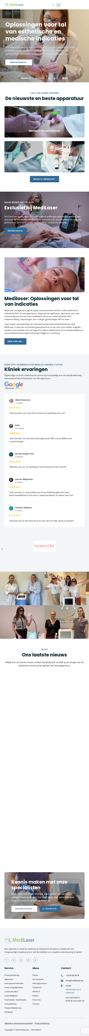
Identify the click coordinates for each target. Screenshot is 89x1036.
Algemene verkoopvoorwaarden (18, 1023)
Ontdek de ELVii (15, 230)
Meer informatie (18, 62)
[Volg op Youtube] (28, 960)
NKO (44, 166)
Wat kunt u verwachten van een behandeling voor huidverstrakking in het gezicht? (35, 776)
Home (35, 975)
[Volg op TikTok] (35, 960)
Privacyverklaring (11, 975)
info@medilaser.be (74, 980)
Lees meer (11, 725)
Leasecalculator (11, 991)
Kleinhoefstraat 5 (73, 989)
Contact (36, 1004)
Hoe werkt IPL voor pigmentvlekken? (27, 711)
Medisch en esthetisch (44, 131)
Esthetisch (37, 987)
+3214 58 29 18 (50, 909)
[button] (2, 549)
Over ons (37, 999)
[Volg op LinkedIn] (21, 960)
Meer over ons (15, 341)
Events (35, 995)
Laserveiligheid (10, 995)
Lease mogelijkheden (13, 987)
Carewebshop (10, 1004)
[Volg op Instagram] (14, 960)
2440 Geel (70, 992)
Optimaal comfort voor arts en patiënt (29, 840)
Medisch (36, 991)
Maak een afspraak (23, 909)
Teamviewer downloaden (15, 999)
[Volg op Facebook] (6, 960)
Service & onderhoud (44, 179)
